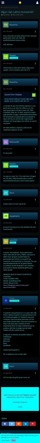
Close (13, 440)
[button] (3, 2)
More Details (6, 440)
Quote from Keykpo (13, 94)
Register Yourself (20, 402)
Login (20, 407)
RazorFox (6, 15)
